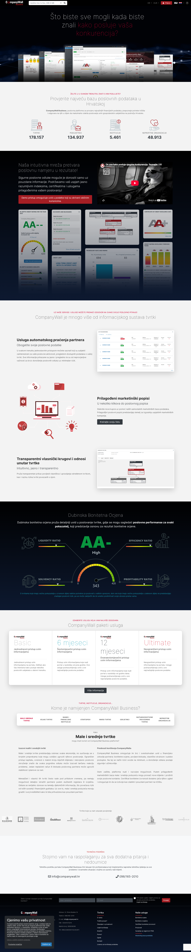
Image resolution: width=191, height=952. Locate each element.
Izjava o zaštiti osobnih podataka (18, 940)
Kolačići (99, 931)
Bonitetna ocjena (140, 917)
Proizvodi (138, 927)
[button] (179, 3)
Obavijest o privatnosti (104, 924)
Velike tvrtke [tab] (46, 719)
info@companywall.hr (66, 876)
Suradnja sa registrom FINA (144, 931)
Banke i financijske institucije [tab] (66, 719)
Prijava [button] (167, 3)
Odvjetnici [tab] (124, 719)
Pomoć (99, 934)
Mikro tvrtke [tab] (105, 719)
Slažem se (46, 944)
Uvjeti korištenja (142, 902)
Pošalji (166, 900)
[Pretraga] (64, 3)
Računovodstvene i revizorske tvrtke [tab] (144, 719)
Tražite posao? (102, 921)
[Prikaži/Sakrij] (61, 3)
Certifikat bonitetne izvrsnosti (145, 924)
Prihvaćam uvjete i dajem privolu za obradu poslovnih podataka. (148, 899)
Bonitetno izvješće (141, 921)
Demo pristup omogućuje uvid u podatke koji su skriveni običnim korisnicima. (55, 199)
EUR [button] (156, 3)
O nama (99, 917)
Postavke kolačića (15, 944)
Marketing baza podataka (144, 935)
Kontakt (99, 941)
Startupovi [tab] (85, 719)
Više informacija (95, 690)
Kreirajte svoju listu (110, 422)
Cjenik (99, 938)
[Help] (187, 3)
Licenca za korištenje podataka (107, 944)
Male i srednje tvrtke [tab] (26, 719)
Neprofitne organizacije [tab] (164, 719)
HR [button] (149, 3)
